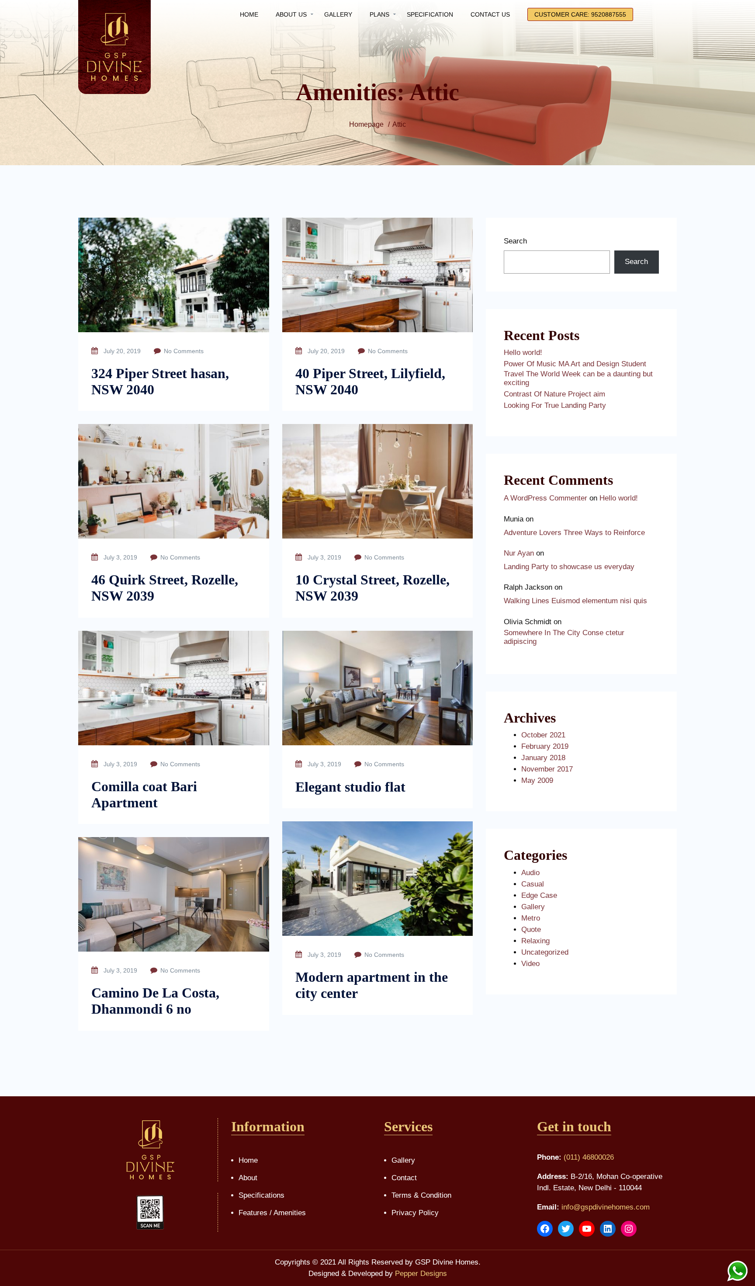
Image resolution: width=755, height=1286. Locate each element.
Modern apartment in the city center (371, 985)
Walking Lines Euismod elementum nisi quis (575, 601)
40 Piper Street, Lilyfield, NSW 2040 (370, 381)
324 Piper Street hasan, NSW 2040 (160, 381)
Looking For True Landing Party (555, 405)
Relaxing (535, 941)
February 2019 (544, 746)
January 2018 (543, 758)
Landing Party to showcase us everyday (569, 567)
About (248, 1178)
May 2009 (537, 780)
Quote (531, 929)
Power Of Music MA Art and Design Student (575, 364)
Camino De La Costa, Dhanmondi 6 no (155, 1001)
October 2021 (543, 735)
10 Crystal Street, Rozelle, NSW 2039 (372, 588)
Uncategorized (544, 952)
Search (515, 241)
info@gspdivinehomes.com (605, 1207)
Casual (532, 884)
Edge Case (539, 895)
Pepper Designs (421, 1273)
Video (530, 963)
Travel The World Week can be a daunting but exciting (578, 378)
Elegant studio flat (350, 787)
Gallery (533, 907)
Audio (530, 873)
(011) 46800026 (589, 1157)
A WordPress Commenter (545, 498)
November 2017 (547, 769)
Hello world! (523, 352)
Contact (404, 1178)
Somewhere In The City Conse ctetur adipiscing (564, 637)
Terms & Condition (421, 1195)
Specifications (261, 1195)
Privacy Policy (415, 1213)
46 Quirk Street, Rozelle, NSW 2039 (164, 588)
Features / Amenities (272, 1213)
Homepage (366, 124)
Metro (530, 918)
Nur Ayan (519, 553)
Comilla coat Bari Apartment (144, 794)
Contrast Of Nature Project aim (554, 394)
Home (248, 1160)
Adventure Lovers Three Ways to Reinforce (574, 532)
